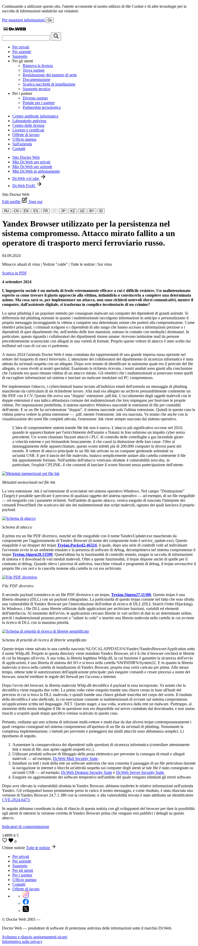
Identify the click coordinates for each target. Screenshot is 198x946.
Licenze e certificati (28, 130)
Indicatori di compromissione (25, 826)
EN (26, 211)
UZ (82, 211)
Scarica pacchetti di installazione (49, 84)
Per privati (20, 47)
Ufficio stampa (24, 139)
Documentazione (36, 79)
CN (16, 211)
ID (101, 211)
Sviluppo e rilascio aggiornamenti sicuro (34, 937)
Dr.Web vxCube (26, 178)
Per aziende (21, 51)
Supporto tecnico (36, 89)
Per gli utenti (22, 870)
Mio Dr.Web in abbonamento (36, 171)
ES (36, 211)
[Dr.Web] (14, 30)
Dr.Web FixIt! (24, 185)
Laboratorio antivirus (29, 121)
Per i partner (22, 875)
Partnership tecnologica (42, 107)
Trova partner (34, 70)
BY (91, 211)
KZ (72, 211)
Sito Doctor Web (26, 157)
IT (54, 211)
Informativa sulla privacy (22, 941)
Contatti (18, 148)
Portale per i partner (39, 103)
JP (63, 211)
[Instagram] (26, 896)
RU (6, 211)
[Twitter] (26, 910)
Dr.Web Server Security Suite (140, 772)
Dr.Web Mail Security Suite (75, 758)
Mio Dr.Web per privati (31, 162)
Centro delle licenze (28, 125)
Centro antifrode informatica (35, 116)
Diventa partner (35, 98)
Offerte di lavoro (25, 134)
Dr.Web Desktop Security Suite (86, 772)
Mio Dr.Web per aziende (32, 166)
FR (45, 211)
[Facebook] (26, 903)
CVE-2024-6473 (16, 800)
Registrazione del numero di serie (50, 75)
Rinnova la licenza (38, 65)
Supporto (19, 56)
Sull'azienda (22, 144)
